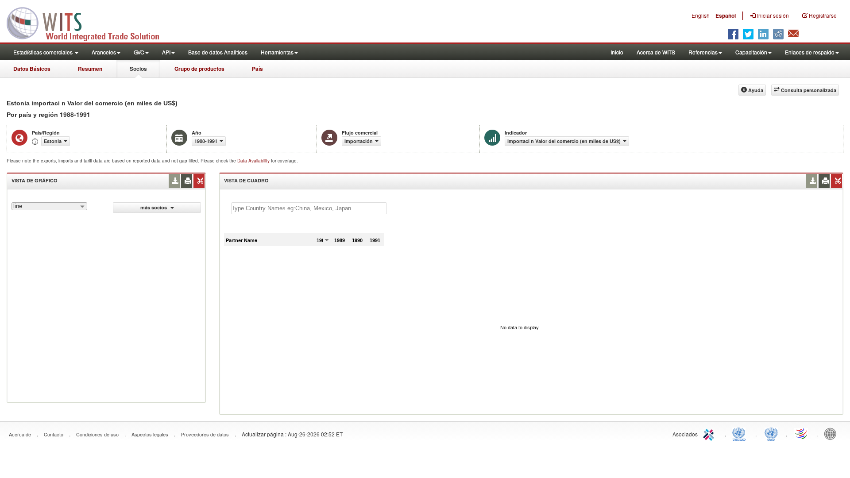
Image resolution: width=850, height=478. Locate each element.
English (701, 15)
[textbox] (309, 208)
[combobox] (49, 206)
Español (725, 15)
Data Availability (254, 161)
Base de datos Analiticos (217, 52)
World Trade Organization (802, 433)
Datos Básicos (31, 69)
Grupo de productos (199, 69)
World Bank (832, 433)
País (257, 69)
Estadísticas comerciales (43, 52)
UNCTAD (741, 433)
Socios (138, 69)
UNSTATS (771, 433)
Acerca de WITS (656, 52)
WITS (88, 22)
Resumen (90, 69)
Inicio (616, 52)
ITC (710, 433)
